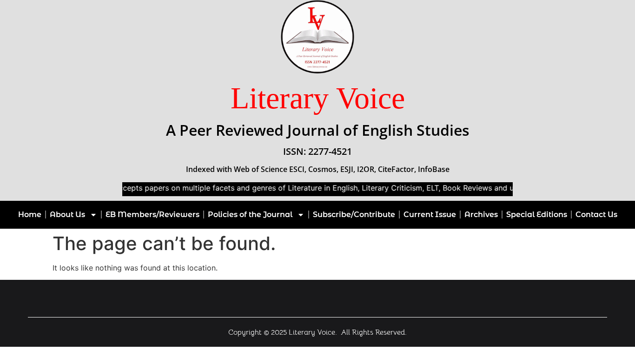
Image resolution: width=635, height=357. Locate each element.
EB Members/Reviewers (152, 214)
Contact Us (596, 214)
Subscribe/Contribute (354, 214)
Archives (481, 214)
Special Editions (536, 214)
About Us (67, 214)
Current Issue (429, 214)
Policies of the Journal (250, 214)
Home (29, 214)
